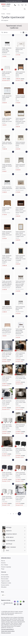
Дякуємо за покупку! (6, 632)
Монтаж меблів (4, 578)
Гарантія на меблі (5, 581)
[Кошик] (22, 5)
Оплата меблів (4, 574)
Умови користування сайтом (7, 631)
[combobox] (14, 9)
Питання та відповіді (6, 567)
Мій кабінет (4, 587)
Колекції (9, 13)
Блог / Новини (4, 564)
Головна (3, 13)
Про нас (3, 560)
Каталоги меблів (5, 585)
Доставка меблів (5, 576)
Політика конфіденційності (7, 629)
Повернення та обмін (6, 583)
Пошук (2, 569)
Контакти (3, 562)
